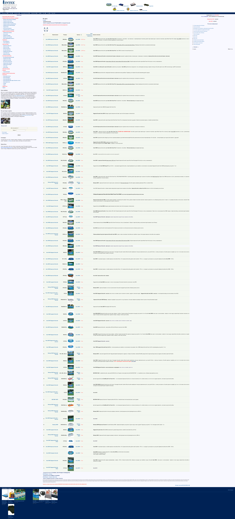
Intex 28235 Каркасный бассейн (52, 126)
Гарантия (40, 13)
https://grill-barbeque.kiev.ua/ (20, 95)
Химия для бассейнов (7, 64)
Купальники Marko (6, 77)
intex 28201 (78, 56)
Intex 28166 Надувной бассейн (52, 206)
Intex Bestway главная (5, 13)
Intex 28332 (78, 100)
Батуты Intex (5, 34)
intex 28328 (78, 245)
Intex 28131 (78, 66)
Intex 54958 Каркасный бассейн (52, 39)
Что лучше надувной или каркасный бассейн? (202, 29)
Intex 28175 (78, 468)
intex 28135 (78, 320)
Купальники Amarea (7, 76)
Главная (44, 20)
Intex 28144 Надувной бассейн (52, 252)
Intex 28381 (78, 275)
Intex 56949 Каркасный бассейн (52, 258)
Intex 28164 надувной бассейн (52, 282)
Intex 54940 (78, 269)
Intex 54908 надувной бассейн (52, 347)
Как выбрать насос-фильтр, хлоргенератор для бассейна (204, 28)
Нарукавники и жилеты (10, 38)
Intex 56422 (78, 334)
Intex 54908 (78, 347)
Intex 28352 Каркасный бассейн (52, 160)
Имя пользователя (14, 128)
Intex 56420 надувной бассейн (52, 314)
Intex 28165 (78, 418)
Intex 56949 (78, 258)
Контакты (48, 13)
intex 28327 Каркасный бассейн (52, 216)
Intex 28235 (78, 126)
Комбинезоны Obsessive (7, 51)
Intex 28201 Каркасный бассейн (52, 56)
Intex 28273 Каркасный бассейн (52, 306)
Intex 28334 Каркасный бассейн (52, 132)
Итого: (229, 49)
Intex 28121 (78, 293)
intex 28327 (78, 216)
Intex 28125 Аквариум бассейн (52, 453)
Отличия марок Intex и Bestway (199, 25)
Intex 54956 (78, 177)
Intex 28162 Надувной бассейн (52, 171)
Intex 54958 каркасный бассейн (52, 222)
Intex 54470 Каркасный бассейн (52, 137)
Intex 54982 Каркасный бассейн (52, 211)
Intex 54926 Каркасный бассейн (52, 147)
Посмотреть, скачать (47, 474)
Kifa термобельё (6, 41)
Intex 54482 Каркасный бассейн (52, 200)
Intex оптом (44, 13)
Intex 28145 (78, 341)
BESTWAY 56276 (55, 399)
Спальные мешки (6, 71)
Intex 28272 (78, 327)
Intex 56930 (78, 360)
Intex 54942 (78, 194)
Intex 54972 (78, 120)
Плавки (4, 83)
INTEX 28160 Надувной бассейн (52, 142)
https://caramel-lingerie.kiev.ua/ (6, 147)
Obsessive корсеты (6, 48)
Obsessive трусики (6, 54)
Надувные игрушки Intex (134, 10)
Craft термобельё (6, 42)
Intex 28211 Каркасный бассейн (52, 78)
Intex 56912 (78, 460)
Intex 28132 (78, 90)
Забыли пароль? (5, 133)
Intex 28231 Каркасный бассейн (52, 95)
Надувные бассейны (7, 58)
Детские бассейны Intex (7, 61)
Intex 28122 (78, 429)
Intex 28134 (78, 113)
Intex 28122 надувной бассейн (52, 429)
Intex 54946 (78, 240)
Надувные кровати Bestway (8, 22)
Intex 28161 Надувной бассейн (52, 367)
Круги (4, 38)
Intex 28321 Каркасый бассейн (52, 188)
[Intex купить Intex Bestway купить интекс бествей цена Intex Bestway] (10, 3)
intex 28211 (78, 78)
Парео (4, 84)
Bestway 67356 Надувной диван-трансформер (4, 502)
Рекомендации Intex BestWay (25, 13)
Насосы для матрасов (7, 28)
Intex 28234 (78, 84)
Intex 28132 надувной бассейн (52, 90)
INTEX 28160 (77, 142)
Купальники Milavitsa (7, 79)
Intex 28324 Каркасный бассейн (52, 84)
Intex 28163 (78, 392)
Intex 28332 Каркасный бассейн (52, 100)
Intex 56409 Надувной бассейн (52, 165)
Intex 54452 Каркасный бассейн (52, 50)
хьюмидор (10, 140)
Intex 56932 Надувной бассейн (52, 385)
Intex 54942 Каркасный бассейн (52, 194)
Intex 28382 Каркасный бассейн (52, 154)
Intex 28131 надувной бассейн (52, 66)
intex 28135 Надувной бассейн (52, 320)
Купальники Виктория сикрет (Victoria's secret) (11, 80)
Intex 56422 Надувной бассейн (52, 334)
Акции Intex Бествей (34, 13)
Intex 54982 (78, 211)
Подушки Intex (6, 26)
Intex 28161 (78, 367)
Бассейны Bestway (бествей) (8, 57)
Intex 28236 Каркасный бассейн (52, 61)
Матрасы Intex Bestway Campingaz (9, 19)
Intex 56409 (78, 165)
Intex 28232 (78, 234)
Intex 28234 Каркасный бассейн (52, 446)
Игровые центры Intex (120, 10)
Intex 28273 (78, 306)
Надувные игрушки (6, 35)
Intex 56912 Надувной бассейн (52, 460)
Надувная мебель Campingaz (8, 29)
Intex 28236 (78, 61)
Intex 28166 (78, 206)
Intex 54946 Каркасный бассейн (52, 240)
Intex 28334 (78, 132)
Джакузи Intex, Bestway (7, 63)
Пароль (14, 130)
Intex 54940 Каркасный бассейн (52, 269)
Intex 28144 (78, 252)
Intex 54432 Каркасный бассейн (52, 72)
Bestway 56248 (55, 424)
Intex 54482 (78, 200)
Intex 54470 (78, 137)
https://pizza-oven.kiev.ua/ (27, 115)
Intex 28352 (78, 160)
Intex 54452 (78, 50)
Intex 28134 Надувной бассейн (52, 113)
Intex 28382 (78, 154)
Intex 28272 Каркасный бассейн (52, 327)
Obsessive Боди (6, 47)
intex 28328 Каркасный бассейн (52, 245)
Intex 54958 (78, 39)
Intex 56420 (78, 314)
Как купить (11, 13)
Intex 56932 (78, 385)
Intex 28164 (78, 282)
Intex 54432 (78, 72)
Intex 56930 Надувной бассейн (52, 360)
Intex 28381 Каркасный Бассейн (52, 275)
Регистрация (4, 132)
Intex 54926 (78, 147)
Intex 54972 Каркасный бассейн (52, 120)
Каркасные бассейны (7, 60)
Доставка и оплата (17, 13)
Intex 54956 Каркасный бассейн (52, 177)
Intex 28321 (78, 188)
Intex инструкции (196, 34)
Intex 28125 (78, 453)
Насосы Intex (5, 67)
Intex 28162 (78, 171)
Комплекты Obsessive (7, 45)
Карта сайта (53, 13)
